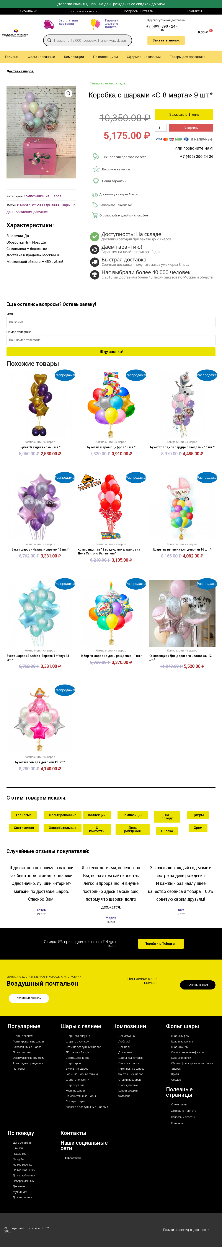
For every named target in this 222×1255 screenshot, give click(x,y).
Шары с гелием (80, 1026)
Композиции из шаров (42, 196)
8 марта (23, 205)
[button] (68, 93)
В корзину (191, 128)
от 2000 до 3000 (45, 205)
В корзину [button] (40, 461)
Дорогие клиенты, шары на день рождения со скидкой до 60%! (111, 4)
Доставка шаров (20, 71)
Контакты (73, 1133)
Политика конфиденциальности (186, 1230)
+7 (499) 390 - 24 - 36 (162, 28)
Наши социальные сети (84, 1145)
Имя (10, 314)
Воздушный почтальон (42, 983)
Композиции (129, 1026)
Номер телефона (19, 332)
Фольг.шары (182, 1026)
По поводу (21, 1133)
